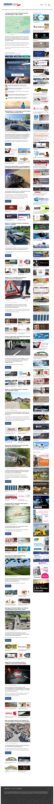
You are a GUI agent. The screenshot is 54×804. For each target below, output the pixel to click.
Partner (51, 9)
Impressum (6, 788)
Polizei (33, 9)
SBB (29, 9)
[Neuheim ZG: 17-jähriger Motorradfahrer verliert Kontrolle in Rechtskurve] (17, 290)
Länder (17, 9)
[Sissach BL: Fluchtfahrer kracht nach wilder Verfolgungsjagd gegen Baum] (17, 457)
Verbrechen (23, 9)
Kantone (9, 9)
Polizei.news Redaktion (11, 34)
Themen (19, 9)
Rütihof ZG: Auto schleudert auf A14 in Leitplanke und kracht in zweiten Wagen (15, 663)
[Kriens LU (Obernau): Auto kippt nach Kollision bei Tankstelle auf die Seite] (17, 347)
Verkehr (26, 9)
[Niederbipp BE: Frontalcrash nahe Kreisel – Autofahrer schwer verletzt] (17, 514)
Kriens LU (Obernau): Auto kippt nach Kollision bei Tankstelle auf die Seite (17, 337)
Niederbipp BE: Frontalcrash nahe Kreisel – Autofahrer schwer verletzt (16, 504)
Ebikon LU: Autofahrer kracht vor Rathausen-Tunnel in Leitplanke (17, 224)
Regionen (6, 9)
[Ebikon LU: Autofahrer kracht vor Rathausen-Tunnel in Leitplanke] (17, 235)
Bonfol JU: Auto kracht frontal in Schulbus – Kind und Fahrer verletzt (17, 390)
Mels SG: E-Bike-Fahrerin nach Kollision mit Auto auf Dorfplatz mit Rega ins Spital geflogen (17, 721)
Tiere (45, 9)
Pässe (31, 9)
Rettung (40, 9)
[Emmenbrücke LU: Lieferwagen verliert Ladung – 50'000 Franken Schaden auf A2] (17, 122)
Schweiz (3, 9)
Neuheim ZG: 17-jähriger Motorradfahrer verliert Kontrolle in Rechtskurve (15, 278)
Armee (43, 9)
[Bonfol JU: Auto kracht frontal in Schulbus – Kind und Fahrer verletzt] (17, 400)
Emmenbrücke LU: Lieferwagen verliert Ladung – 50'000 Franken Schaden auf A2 (17, 112)
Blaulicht (47, 9)
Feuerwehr (36, 9)
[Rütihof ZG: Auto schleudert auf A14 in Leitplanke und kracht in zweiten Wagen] (17, 674)
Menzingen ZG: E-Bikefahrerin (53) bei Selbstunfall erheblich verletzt (15, 556)
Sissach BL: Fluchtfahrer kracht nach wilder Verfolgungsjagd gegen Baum (16, 446)
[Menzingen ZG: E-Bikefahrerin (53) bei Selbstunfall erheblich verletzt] (17, 567)
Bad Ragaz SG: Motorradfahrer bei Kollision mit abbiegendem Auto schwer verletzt (16, 608)
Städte (12, 9)
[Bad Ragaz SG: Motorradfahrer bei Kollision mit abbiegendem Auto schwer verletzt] (17, 620)
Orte (14, 9)
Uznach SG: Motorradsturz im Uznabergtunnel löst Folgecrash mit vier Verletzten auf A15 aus (17, 167)
